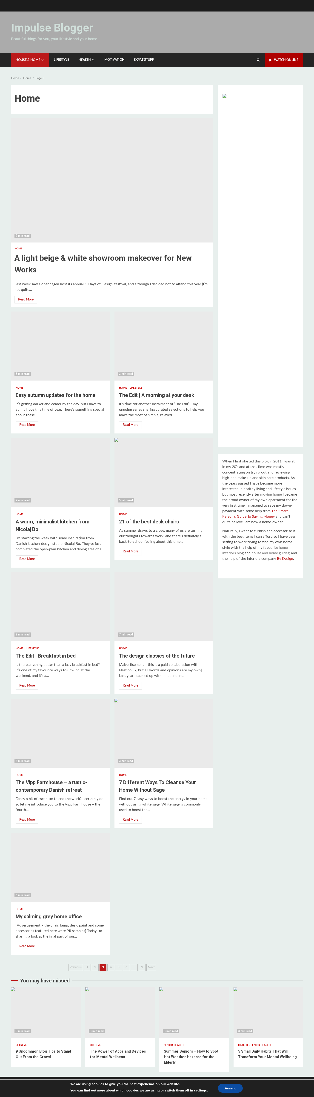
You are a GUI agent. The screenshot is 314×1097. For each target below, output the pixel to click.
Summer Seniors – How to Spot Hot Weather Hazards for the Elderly (194, 1012)
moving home (271, 494)
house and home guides (270, 553)
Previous (76, 967)
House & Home (28, 60)
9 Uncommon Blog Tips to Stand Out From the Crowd (46, 1012)
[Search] (258, 60)
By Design (285, 558)
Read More (26, 299)
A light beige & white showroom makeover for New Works (112, 180)
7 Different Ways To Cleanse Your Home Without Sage (163, 733)
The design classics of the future (163, 606)
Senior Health (173, 1045)
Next (151, 967)
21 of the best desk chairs (163, 472)
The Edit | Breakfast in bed (60, 606)
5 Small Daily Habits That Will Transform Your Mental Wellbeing (268, 1012)
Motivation (114, 59)
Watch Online (286, 60)
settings (200, 1090)
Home (18, 248)
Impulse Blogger (52, 27)
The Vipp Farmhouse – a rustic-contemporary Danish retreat (60, 733)
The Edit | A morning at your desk (163, 346)
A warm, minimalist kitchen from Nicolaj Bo (60, 472)
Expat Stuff (144, 59)
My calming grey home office (60, 867)
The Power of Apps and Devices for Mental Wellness (120, 1012)
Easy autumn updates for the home (60, 346)
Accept (230, 1088)
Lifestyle (61, 59)
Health (84, 60)
